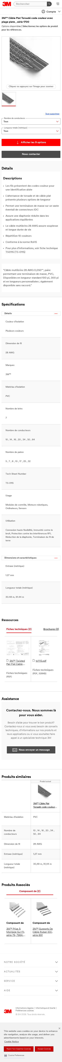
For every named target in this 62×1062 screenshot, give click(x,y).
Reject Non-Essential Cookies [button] (19, 1049)
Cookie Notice (11, 1042)
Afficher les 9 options (33, 142)
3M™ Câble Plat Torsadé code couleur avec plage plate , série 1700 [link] (44, 805)
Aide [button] (7, 990)
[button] (14, 1055)
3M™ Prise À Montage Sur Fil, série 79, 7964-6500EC (15, 932)
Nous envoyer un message (34, 750)
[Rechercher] (49, 4)
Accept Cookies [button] (44, 1049)
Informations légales (25, 1008)
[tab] (18, 629)
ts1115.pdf (41, 661)
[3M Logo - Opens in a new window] (6, 4)
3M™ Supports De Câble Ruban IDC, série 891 (43, 932)
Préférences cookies (25, 1011)
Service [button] (9, 981)
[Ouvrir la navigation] (57, 4)
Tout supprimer (52, 114)
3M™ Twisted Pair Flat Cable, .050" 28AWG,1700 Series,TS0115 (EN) (17, 663)
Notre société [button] (14, 962)
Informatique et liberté (45, 1008)
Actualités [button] (12, 972)
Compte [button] (51, 12)
